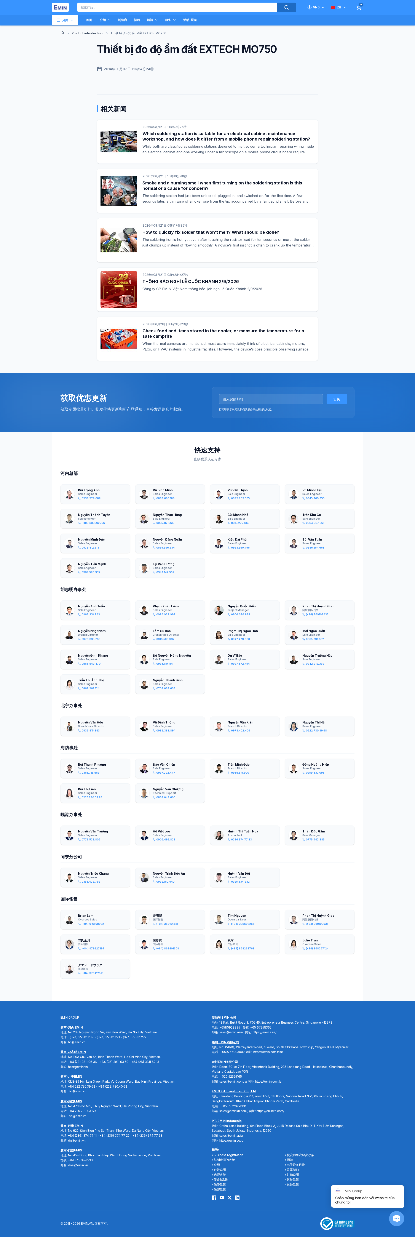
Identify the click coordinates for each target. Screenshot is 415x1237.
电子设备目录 (296, 1165)
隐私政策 (265, 409)
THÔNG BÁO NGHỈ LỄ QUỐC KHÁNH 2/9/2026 (190, 281)
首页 (89, 20)
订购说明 (293, 1174)
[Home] (62, 33)
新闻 (150, 20)
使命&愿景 (221, 1179)
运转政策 (293, 1179)
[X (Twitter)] (229, 1197)
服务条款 (252, 409)
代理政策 (220, 1174)
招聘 (137, 20)
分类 (65, 20)
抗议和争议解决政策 (300, 1155)
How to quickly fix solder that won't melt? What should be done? (210, 232)
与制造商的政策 (224, 1160)
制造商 (122, 20)
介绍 (103, 20)
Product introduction (87, 33)
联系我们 (293, 1169)
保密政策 (220, 1189)
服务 (168, 20)
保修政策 (220, 1184)
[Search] (286, 7)
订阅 (337, 399)
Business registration (228, 1155)
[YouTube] (222, 1197)
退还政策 (293, 1184)
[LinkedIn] (237, 1197)
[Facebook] (214, 1197)
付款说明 (220, 1169)
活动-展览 (190, 20)
